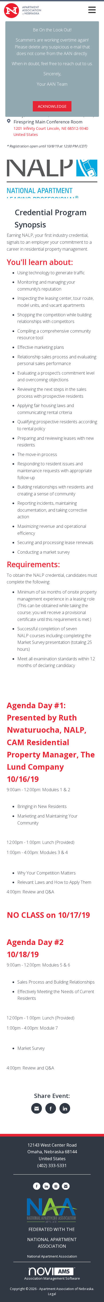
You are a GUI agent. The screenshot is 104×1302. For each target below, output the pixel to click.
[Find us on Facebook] (36, 1186)
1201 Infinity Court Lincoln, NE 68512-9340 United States (51, 131)
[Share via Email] (36, 1108)
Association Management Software (52, 1278)
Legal (52, 1294)
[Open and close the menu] (70, 10)
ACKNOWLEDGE (52, 106)
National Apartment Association (52, 1256)
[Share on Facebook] (50, 1108)
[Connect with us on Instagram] (55, 1186)
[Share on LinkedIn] (64, 1108)
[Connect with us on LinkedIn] (46, 1186)
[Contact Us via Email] (66, 1186)
